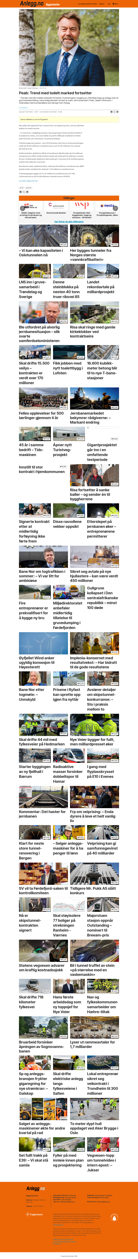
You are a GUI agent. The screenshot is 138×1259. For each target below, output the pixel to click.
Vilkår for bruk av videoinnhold (63, 1239)
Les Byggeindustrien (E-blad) (87, 4)
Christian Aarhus (70, 1197)
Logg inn (101, 4)
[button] (22, 208)
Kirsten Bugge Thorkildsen (103, 1195)
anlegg (28, 188)
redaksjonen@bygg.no (67, 1202)
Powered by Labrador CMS (69, 1256)
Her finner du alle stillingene (69, 221)
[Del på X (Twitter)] (114, 111)
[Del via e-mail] (117, 111)
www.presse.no (58, 1225)
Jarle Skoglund (66, 1199)
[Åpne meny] (115, 3)
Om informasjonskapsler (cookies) (64, 1241)
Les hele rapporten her (28, 181)
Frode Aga (72, 1195)
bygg (22, 188)
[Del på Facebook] (111, 111)
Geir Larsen (105, 1197)
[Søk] (109, 4)
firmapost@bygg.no (103, 1202)
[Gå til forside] (31, 4)
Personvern (57, 1243)
